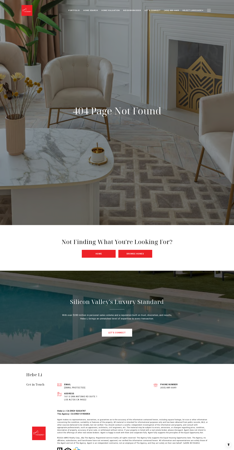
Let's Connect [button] (117, 333)
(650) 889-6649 (168, 388)
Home (99, 254)
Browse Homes (135, 254)
